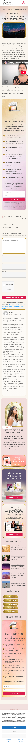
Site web (4, 271)
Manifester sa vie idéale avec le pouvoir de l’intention (18, 557)
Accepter (14, 727)
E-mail (4, 263)
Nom (3, 255)
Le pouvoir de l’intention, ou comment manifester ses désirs (18, 575)
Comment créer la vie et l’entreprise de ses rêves (18, 584)
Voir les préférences (14, 736)
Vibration (11, 596)
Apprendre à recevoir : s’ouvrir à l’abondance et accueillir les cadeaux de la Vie (18, 548)
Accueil (14, 708)
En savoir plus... (14, 449)
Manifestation (13, 611)
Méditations (12, 608)
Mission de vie (12, 604)
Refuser (14, 731)
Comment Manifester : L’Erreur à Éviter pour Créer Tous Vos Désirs (18, 566)
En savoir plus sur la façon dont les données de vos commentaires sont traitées (14, 306)
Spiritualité (12, 600)
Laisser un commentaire (14, 297)
